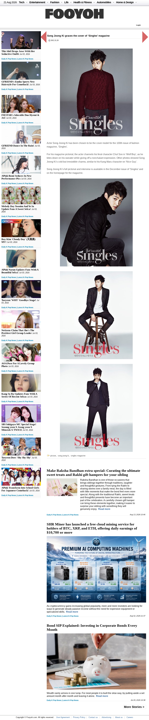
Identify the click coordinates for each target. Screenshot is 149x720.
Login (138, 25)
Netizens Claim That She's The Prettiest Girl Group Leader (17, 331)
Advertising (106, 717)
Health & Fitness (82, 2)
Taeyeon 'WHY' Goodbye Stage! (18, 300)
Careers (130, 717)
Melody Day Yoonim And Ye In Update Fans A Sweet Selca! (17, 207)
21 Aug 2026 (10, 2)
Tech (21, 2)
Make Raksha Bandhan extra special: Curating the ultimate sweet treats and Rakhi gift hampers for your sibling (93, 473)
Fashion (54, 2)
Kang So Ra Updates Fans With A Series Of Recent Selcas (19, 395)
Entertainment (37, 2)
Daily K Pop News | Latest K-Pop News (17, 59)
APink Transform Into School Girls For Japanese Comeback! (20, 489)
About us (119, 717)
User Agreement (63, 717)
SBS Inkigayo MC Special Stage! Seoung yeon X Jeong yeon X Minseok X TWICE (18, 427)
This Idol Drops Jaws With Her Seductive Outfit (18, 52)
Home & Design (125, 2)
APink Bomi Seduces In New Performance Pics (16, 177)
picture (53, 456)
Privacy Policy (79, 717)
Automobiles (104, 2)
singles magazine (78, 456)
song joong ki (63, 456)
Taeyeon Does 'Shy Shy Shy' (16, 457)
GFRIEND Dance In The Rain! (17, 145)
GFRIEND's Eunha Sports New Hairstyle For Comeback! (18, 83)
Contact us (93, 717)
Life (66, 2)
